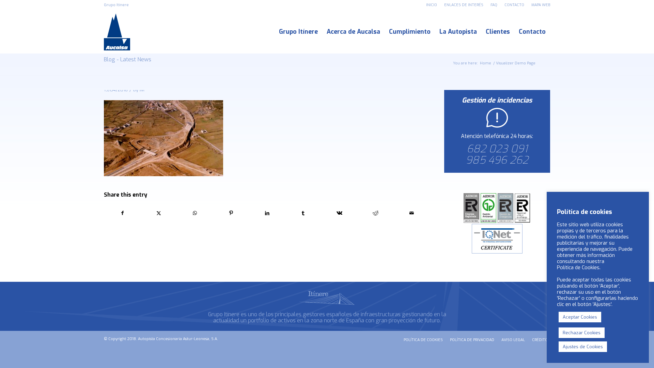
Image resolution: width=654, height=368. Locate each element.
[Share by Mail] (412, 213)
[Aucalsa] (117, 32)
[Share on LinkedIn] (267, 213)
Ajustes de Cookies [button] (583, 347)
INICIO (431, 4)
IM (142, 90)
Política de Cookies (578, 267)
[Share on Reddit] (375, 213)
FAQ (493, 4)
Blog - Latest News (127, 59)
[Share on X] (158, 213)
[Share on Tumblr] (303, 213)
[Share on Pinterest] (231, 213)
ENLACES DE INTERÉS (463, 4)
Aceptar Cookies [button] (580, 317)
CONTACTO (514, 4)
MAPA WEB (540, 4)
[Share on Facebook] (122, 213)
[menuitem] (432, 5)
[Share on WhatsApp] (195, 213)
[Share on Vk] (339, 213)
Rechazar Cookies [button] (582, 333)
